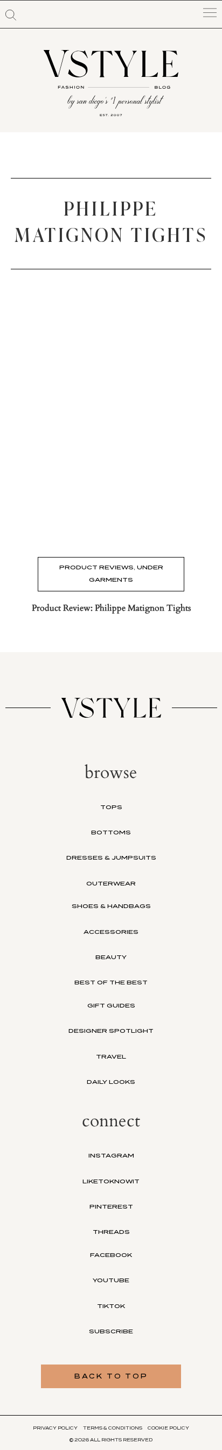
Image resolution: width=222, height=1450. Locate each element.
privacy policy (55, 1428)
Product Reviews (96, 567)
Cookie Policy (168, 1428)
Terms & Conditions (112, 1428)
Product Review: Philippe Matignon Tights (111, 608)
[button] (10, 15)
